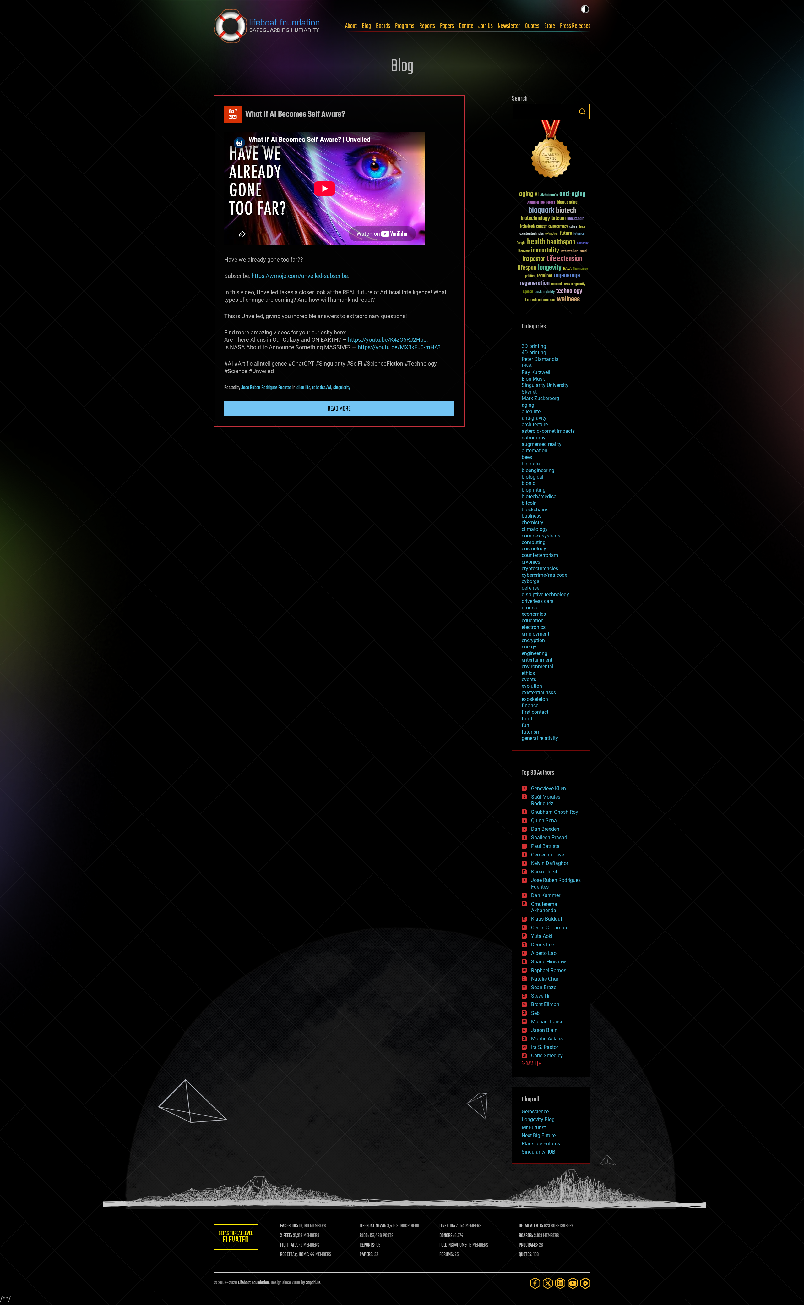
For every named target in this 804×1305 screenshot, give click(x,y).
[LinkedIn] (560, 1283)
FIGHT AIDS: (290, 1245)
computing (534, 542)
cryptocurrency (558, 227)
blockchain (575, 219)
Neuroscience (580, 269)
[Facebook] (535, 1283)
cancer (541, 226)
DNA (527, 366)
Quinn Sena (544, 820)
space (528, 291)
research (556, 284)
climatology (535, 529)
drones (529, 608)
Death (582, 227)
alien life (303, 388)
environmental (537, 666)
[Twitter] (548, 1283)
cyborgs (530, 581)
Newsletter (509, 26)
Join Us (485, 26)
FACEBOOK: (289, 1226)
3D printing (534, 346)
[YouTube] (573, 1283)
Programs (404, 26)
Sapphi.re (313, 1282)
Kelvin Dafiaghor (549, 863)
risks (567, 284)
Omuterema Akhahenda (544, 907)
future (566, 233)
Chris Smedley (547, 1056)
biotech (566, 210)
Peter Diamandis (540, 359)
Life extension (564, 259)
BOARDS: (526, 1236)
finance (530, 705)
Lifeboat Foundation (253, 1282)
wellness (568, 299)
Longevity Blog (538, 1119)
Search (582, 111)
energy (529, 647)
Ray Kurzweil (536, 372)
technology (569, 291)
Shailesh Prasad (549, 837)
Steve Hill (541, 996)
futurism (579, 234)
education (533, 621)
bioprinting (534, 490)
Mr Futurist (534, 1128)
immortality (545, 250)
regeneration (535, 283)
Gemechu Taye (547, 855)
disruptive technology (545, 594)
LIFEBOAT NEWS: (373, 1226)
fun (525, 725)
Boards (383, 26)
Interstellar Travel (574, 251)
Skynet (529, 392)
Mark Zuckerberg (540, 398)
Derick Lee (542, 945)
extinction (551, 234)
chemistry (532, 523)
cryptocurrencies (540, 568)
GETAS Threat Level (236, 1238)
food (527, 719)
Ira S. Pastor (544, 1047)
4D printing (534, 352)
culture (573, 227)
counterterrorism (540, 555)
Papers (447, 26)
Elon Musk (533, 379)
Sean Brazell (545, 987)
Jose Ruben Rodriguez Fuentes (266, 388)
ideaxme (524, 252)
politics (530, 276)
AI (537, 195)
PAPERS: (366, 1255)
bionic (528, 483)
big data (531, 464)
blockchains (535, 510)
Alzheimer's (549, 195)
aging (526, 194)
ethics (528, 673)
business (531, 516)
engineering (534, 653)
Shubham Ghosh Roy (554, 812)
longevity (550, 268)
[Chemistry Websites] (551, 150)
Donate (466, 26)
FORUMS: (446, 1255)
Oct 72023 (233, 114)
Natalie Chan (545, 979)
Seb (535, 1013)
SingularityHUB (538, 1152)
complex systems (541, 536)
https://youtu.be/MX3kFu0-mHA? (399, 347)
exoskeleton (535, 699)
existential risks (531, 234)
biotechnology (535, 218)
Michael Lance (547, 1022)
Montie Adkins (547, 1039)
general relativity (540, 738)
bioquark (541, 210)
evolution (532, 686)
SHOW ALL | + (531, 1064)
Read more (339, 409)
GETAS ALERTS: (531, 1226)
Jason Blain (544, 1030)
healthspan (561, 242)
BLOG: (364, 1236)
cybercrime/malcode (544, 575)
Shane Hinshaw (548, 962)
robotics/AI (321, 388)
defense (530, 588)
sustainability (545, 292)
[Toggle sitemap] (572, 9)
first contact (535, 712)
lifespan (527, 268)
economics (534, 614)
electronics (534, 627)
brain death (527, 227)
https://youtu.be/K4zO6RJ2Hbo (387, 339)
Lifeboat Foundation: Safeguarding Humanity (267, 26)
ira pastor (534, 259)
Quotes (532, 26)
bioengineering (538, 470)
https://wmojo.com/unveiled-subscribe (300, 276)
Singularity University (545, 385)
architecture (535, 424)
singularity (341, 388)
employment (535, 634)
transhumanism (540, 300)
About (351, 26)
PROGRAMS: (528, 1245)
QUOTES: (525, 1255)
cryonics (531, 562)
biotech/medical (540, 496)
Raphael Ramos (548, 970)
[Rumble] (585, 1283)
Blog (366, 26)
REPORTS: (367, 1245)
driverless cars (537, 601)
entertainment (537, 660)
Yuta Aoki (541, 936)
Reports (427, 26)
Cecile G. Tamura (550, 928)
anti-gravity (534, 418)
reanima (544, 276)
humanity (583, 243)
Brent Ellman (545, 1004)
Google (521, 243)
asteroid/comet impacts (548, 431)
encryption (533, 640)
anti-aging (572, 194)
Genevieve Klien (548, 788)
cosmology (534, 549)
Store (549, 26)
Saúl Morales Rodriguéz (545, 800)
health (536, 242)
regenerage (567, 275)
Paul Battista (545, 846)
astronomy (534, 438)
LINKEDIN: (447, 1226)
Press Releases (575, 26)
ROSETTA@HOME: (294, 1255)
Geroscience (535, 1112)
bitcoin (558, 218)
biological (532, 477)
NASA (567, 268)
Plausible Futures (541, 1144)
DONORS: (446, 1236)
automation (534, 451)
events (529, 679)
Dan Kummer (545, 895)
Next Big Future (539, 1135)
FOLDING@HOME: (453, 1245)
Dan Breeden (545, 829)
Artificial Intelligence (541, 203)
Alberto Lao (544, 953)
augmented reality (542, 444)
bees (527, 457)
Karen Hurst (544, 872)
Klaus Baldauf (546, 919)
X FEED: (286, 1236)
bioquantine (567, 202)
